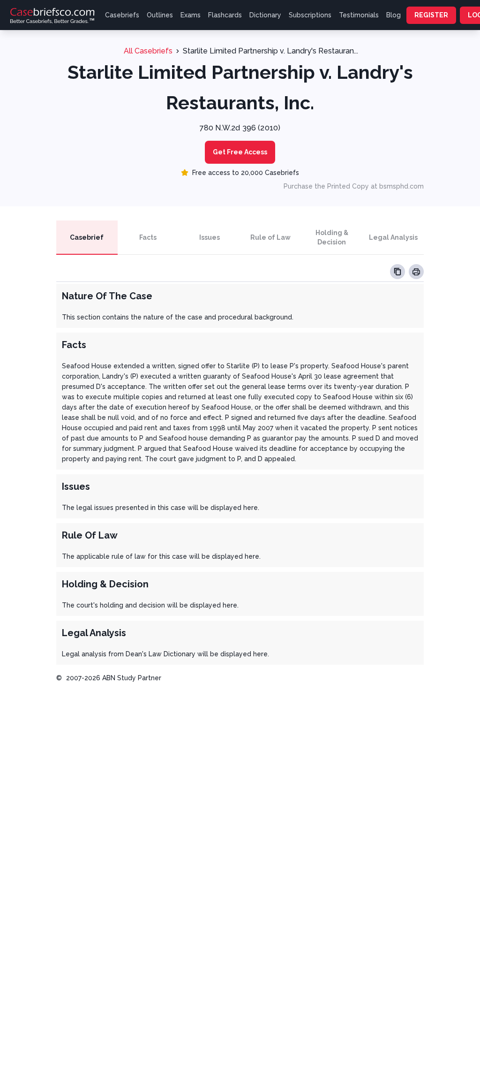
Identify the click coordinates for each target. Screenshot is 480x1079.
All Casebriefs (148, 50)
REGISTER (431, 15)
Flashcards (225, 15)
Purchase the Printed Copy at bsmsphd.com (354, 186)
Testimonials (359, 15)
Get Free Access (240, 152)
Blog (393, 15)
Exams (190, 15)
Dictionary (265, 15)
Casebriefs (122, 15)
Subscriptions (310, 15)
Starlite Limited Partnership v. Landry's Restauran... (270, 50)
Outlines (160, 15)
